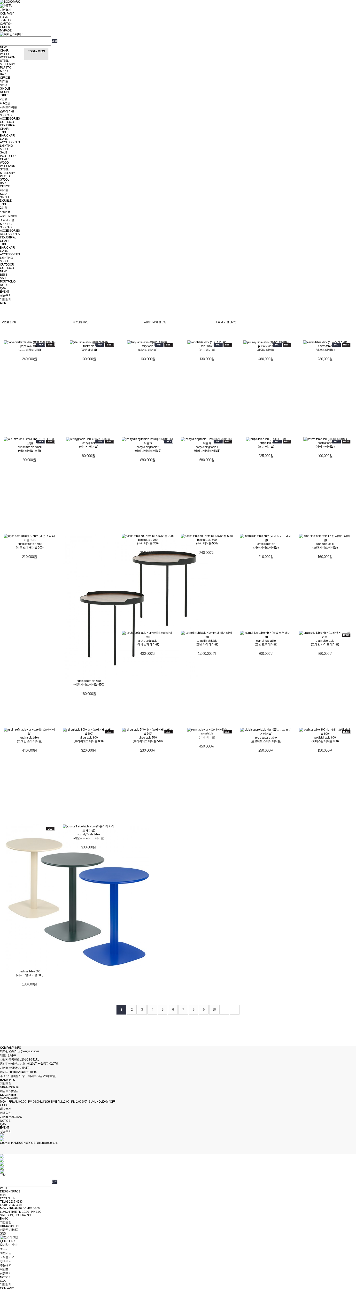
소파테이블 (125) (225, 322)
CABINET (6, 139)
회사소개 (5, 1108)
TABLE (4, 95)
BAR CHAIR (7, 135)
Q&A (3, 288)
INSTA (8, 5)
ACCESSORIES (10, 118)
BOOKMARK (12, 1)
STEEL (4, 60)
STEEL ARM (7, 64)
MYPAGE (5, 30)
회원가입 (5, 1253)
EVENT (4, 291)
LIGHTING (6, 145)
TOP (3, 1175)
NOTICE (5, 285)
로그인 (4, 1249)
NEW (3, 47)
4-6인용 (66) (80, 322)
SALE (3, 152)
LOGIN (4, 17)
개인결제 (5, 9)
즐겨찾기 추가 (8, 1244)
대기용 (4, 81)
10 (214, 1009)
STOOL (4, 71)
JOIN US (5, 20)
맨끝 (235, 1010)
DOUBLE (5, 92)
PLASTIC (5, 67)
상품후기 (5, 295)
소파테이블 (7, 111)
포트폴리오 (7, 1257)
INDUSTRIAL (8, 125)
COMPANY (7, 13)
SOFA (3, 85)
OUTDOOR (7, 122)
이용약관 (5, 1112)
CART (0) (5, 23)
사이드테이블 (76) (155, 322)
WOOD (4, 54)
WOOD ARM (7, 57)
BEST (3, 274)
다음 (224, 1010)
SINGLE (5, 88)
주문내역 (5, 1265)
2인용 (3, 99)
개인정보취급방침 (11, 1117)
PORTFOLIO (7, 156)
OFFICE (5, 77)
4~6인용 (5, 103)
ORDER (5, 27)
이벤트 (4, 1269)
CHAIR (4, 50)
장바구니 (5, 1261)
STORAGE (6, 115)
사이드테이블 (8, 107)
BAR (3, 74)
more (3, 1195)
